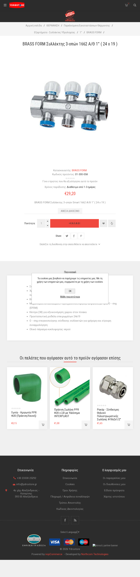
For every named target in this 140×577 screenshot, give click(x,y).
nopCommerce (53, 554)
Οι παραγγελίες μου (114, 478)
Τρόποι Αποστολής (70, 502)
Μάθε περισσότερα (70, 296)
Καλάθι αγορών (128, 3)
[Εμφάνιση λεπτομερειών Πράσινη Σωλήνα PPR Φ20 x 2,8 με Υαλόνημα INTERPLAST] (70, 387)
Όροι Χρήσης (70, 490)
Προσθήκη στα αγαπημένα (103, 223)
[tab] (70, 272)
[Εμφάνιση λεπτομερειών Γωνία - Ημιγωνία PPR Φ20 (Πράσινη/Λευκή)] (27, 387)
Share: (59, 235)
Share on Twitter (67, 236)
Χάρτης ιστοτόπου (114, 496)
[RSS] (75, 520)
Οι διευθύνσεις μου (114, 484)
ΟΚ (70, 291)
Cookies (70, 484)
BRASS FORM (79, 170)
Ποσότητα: (29, 223)
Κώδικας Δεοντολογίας (70, 508)
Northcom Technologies (94, 554)
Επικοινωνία (70, 478)
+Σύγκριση (112, 223)
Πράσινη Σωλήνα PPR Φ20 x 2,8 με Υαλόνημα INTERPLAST (67, 413)
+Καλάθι (74, 223)
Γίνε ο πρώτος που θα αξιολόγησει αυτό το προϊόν (70, 181)
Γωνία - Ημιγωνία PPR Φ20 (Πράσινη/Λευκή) (24, 414)
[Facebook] (65, 520)
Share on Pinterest (81, 236)
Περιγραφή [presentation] (70, 272)
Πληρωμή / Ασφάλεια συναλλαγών (70, 496)
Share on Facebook (74, 236)
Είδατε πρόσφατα (114, 490)
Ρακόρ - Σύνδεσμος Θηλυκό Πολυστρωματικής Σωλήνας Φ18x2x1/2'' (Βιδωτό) (109, 416)
